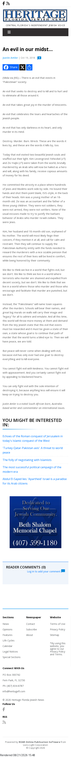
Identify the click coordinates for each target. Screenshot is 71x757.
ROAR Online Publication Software (39, 742)
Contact (30, 623)
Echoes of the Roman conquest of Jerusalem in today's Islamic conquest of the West (33, 438)
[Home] (35, 21)
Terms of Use (57, 623)
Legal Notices (10, 651)
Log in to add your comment (44, 571)
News (6, 623)
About (29, 635)
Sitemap (54, 635)
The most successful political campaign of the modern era (32, 469)
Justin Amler (10, 57)
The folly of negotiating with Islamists (27, 460)
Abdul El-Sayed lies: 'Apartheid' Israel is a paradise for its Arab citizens (35, 481)
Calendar (7, 646)
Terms (58, 654)
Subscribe (31, 629)
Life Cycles (8, 640)
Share (13, 67)
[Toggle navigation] (9, 32)
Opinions (7, 629)
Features (7, 635)
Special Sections (12, 657)
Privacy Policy (57, 629)
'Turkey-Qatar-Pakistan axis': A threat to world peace (33, 450)
